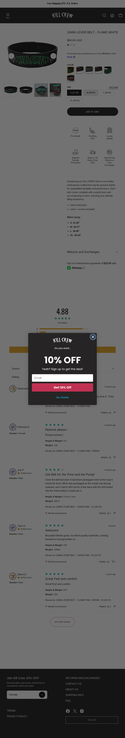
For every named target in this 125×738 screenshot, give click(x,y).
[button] (62, 340)
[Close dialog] (93, 337)
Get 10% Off (62, 387)
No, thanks (62, 397)
